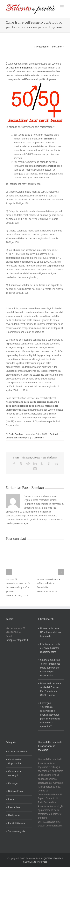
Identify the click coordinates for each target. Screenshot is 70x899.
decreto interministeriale (19, 67)
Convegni (13, 784)
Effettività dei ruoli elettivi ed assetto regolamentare (50, 648)
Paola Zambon (16, 434)
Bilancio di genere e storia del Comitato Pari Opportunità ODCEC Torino (50, 690)
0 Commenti (38, 437)
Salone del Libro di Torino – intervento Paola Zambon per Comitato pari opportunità (50, 668)
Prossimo (57, 46)
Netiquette (14, 816)
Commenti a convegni (14, 774)
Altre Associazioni (17, 752)
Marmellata (14, 808)
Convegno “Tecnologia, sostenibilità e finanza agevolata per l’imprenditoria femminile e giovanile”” (50, 715)
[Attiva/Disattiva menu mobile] (62, 7)
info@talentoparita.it (17, 640)
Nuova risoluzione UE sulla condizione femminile (35, 583)
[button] (9, 572)
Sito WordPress (39, 862)
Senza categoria (21, 437)
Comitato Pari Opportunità (15, 762)
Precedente (42, 46)
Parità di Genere (16, 824)
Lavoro (11, 800)
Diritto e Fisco (15, 792)
